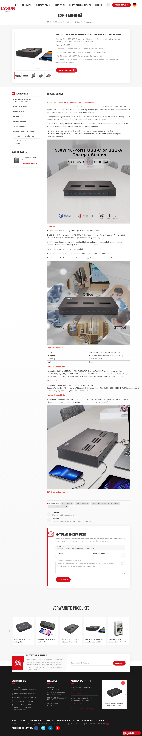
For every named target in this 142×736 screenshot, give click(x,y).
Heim (16, 5)
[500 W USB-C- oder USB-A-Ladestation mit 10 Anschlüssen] (71, 637)
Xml (70, 724)
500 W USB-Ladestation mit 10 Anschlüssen (105, 503)
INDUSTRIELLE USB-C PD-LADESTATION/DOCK (22, 100)
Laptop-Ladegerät (19, 126)
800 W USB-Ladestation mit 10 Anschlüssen (56, 694)
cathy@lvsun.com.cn (27, 694)
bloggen (100, 720)
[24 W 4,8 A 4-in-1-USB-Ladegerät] (118, 637)
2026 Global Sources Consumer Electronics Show (82, 689)
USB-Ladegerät (59, 22)
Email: (60, 553)
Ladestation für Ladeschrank (58, 507)
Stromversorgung (19, 121)
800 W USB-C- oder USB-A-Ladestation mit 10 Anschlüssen (47, 641)
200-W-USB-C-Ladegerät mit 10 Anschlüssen (56, 699)
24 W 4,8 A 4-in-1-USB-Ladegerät (117, 641)
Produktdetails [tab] (55, 93)
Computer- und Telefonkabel (23, 131)
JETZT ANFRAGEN (65, 70)
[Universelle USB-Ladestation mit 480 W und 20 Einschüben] (95, 637)
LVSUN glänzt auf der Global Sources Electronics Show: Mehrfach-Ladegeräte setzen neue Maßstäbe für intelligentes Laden (84, 699)
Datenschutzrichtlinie (77, 724)
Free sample (120, 5)
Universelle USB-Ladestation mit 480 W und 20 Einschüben (93, 641)
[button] (132, 631)
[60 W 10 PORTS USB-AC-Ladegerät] (23, 637)
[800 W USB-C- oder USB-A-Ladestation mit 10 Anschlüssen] (47, 637)
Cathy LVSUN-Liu (26, 701)
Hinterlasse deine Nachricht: (69, 561)
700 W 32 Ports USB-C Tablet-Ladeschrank (30, 159)
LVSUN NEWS (48, 720)
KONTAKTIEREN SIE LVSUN (80, 5)
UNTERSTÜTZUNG (43, 5)
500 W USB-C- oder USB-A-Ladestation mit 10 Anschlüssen (75, 548)
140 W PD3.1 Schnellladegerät (53, 688)
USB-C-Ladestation (82, 503)
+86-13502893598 (29, 697)
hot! (123, 683)
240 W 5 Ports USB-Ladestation (54, 704)
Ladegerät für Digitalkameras (23, 136)
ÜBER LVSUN (60, 5)
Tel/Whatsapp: (99, 553)
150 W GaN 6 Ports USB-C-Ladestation (114, 704)
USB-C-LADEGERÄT (20, 106)
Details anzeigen (28, 163)
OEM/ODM (99, 5)
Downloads (87, 720)
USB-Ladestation (67, 503)
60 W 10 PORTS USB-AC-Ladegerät (23, 641)
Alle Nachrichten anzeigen (81, 709)
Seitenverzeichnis (62, 724)
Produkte (26, 5)
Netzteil (16, 116)
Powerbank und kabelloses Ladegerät (23, 142)
